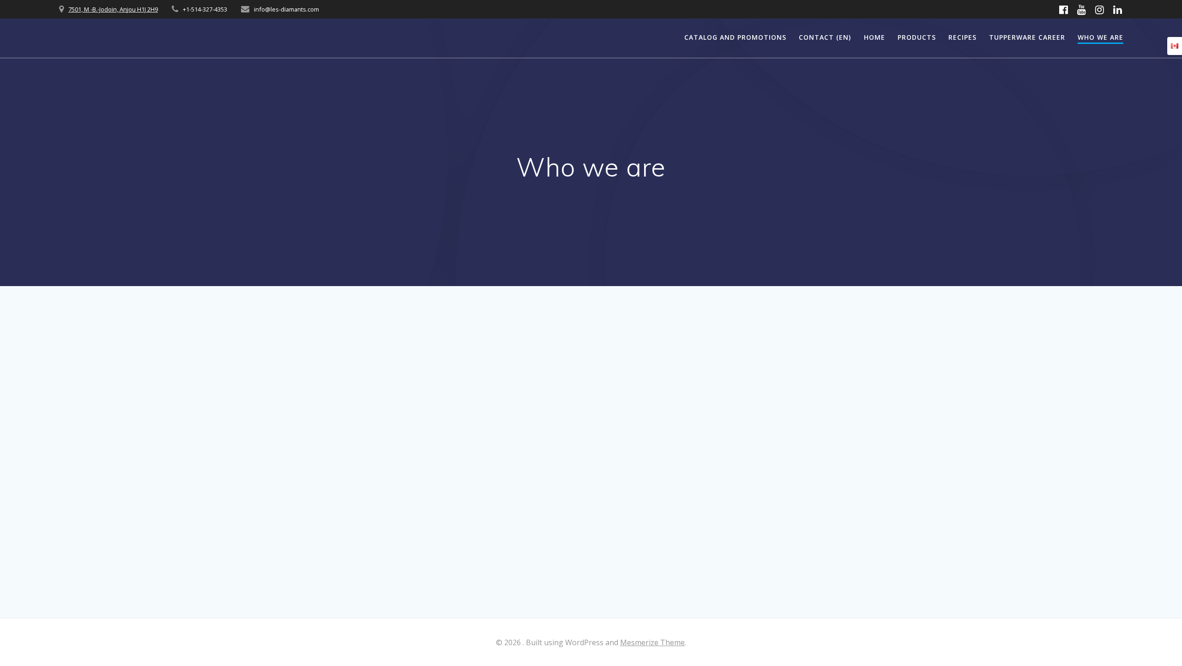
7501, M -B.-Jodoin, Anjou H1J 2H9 (113, 9)
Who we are (1100, 37)
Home (874, 37)
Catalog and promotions (735, 37)
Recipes (962, 37)
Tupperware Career (1027, 37)
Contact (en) (825, 37)
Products (917, 37)
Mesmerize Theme (652, 642)
